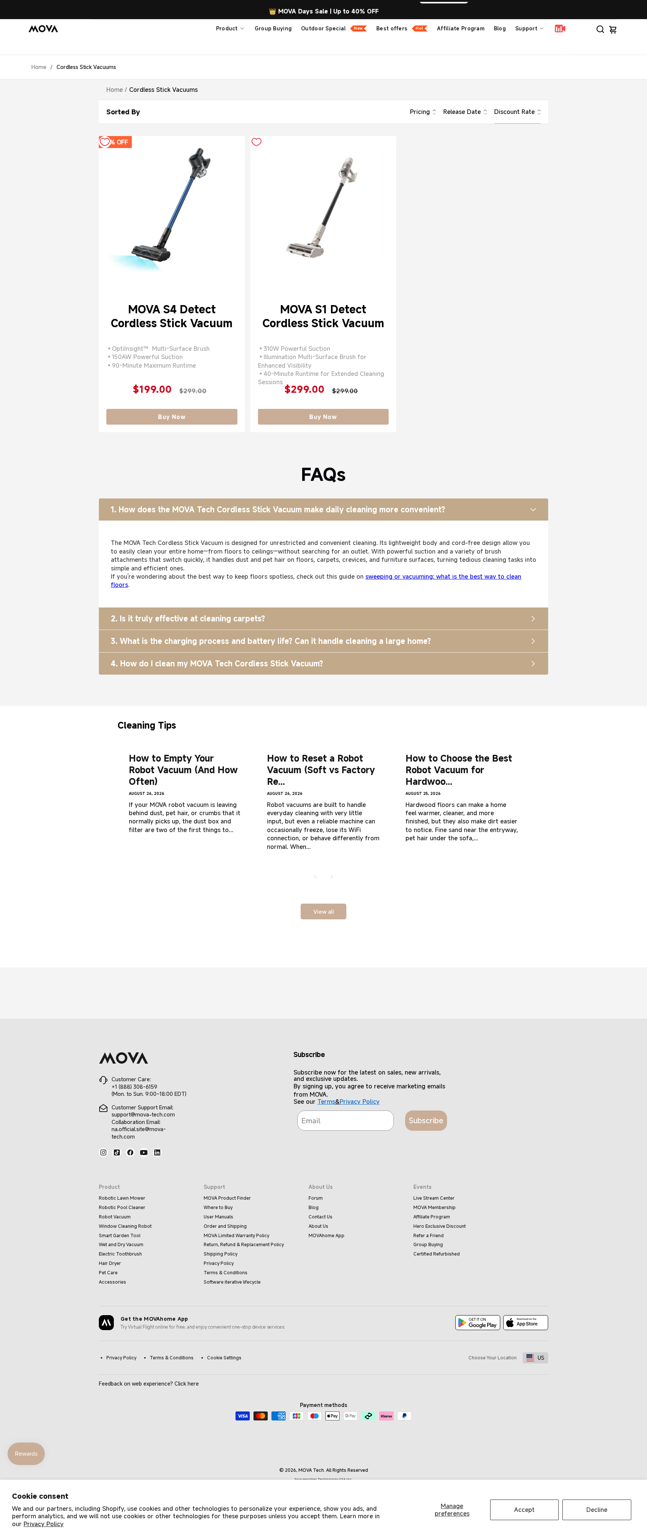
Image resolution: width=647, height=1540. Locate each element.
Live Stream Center (434, 1198)
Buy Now (172, 417)
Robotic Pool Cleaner (122, 1207)
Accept (524, 1510)
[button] (600, 29)
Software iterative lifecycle (232, 1282)
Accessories (112, 1282)
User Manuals (218, 1217)
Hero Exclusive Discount (439, 1226)
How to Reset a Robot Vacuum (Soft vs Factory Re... (321, 770)
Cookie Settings (224, 1357)
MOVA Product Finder (227, 1198)
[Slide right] (332, 876)
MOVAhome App (326, 1235)
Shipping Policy (220, 1254)
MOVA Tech (311, 1470)
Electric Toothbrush (120, 1254)
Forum (316, 1198)
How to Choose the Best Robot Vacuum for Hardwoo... (458, 770)
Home (38, 66)
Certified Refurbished (436, 1254)
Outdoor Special (331, 28)
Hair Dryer (110, 1263)
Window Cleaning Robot (125, 1226)
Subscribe (426, 1120)
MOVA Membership (434, 1207)
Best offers (399, 28)
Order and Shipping (225, 1226)
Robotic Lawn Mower (122, 1198)
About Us (318, 1226)
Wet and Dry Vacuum (121, 1244)
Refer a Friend (428, 1235)
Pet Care (108, 1272)
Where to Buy (218, 1207)
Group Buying (273, 28)
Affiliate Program (461, 28)
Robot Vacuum (115, 1217)
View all (323, 911)
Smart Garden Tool (119, 1235)
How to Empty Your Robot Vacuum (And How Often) (183, 770)
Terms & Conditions (225, 1272)
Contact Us (320, 1217)
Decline (596, 1510)
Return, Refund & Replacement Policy (244, 1244)
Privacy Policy (44, 1524)
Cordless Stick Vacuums (86, 66)
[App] (477, 1323)
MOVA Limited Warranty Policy (236, 1235)
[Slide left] (315, 876)
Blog (500, 28)
